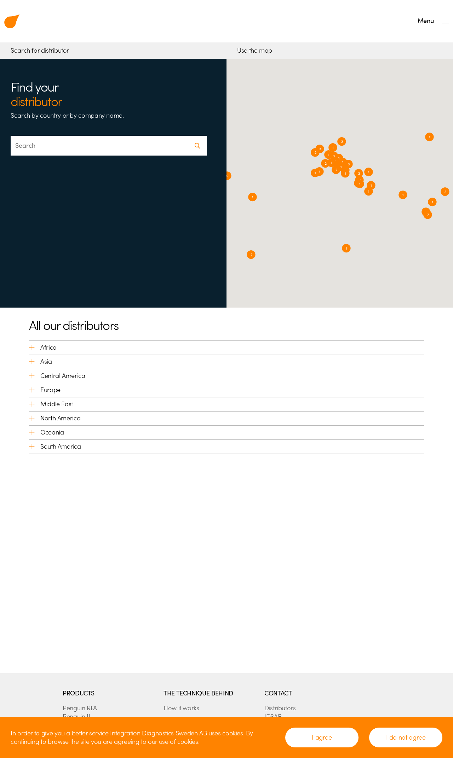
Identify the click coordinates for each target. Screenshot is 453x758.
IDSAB (272, 716)
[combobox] (108, 146)
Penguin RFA (80, 708)
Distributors (280, 708)
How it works (181, 708)
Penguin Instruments (11, 21)
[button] (331, 162)
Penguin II (76, 716)
